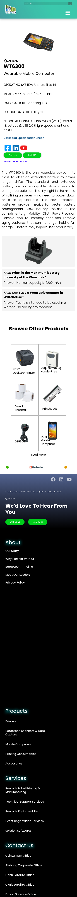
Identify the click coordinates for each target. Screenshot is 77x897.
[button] (68, 13)
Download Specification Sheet (24, 138)
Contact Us (19, 845)
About (13, 542)
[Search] (70, 3)
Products (16, 711)
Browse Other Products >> (15, 161)
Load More (38, 455)
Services (15, 778)
